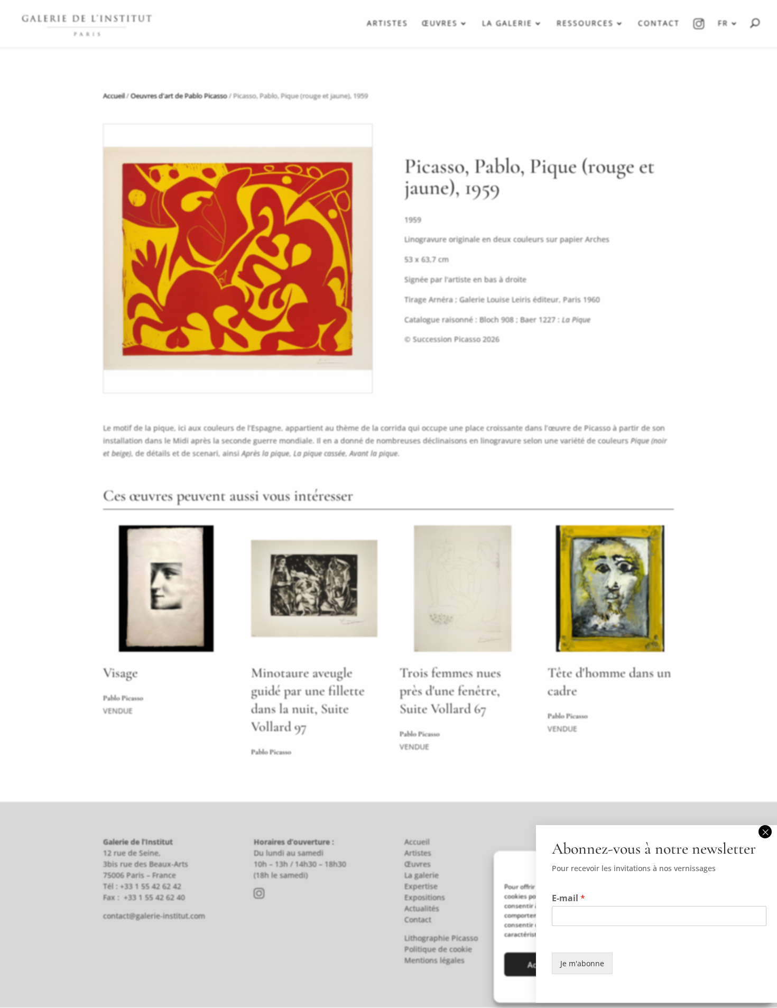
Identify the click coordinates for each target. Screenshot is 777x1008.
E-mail (568, 898)
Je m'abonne (582, 963)
